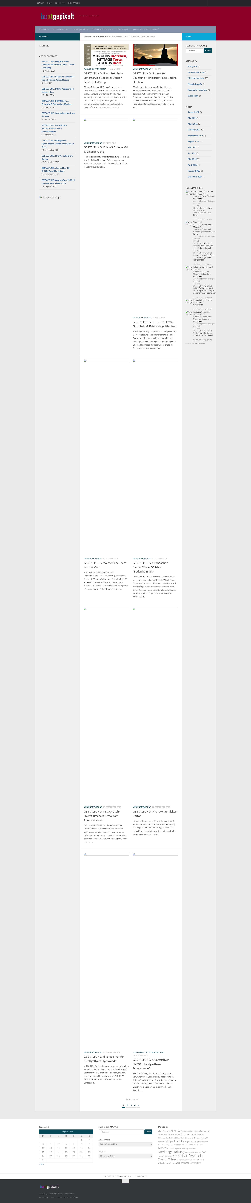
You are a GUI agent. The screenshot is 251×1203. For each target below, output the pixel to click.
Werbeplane (195, 1163)
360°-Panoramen (60, 29)
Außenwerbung (198, 1131)
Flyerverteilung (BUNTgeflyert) (145, 29)
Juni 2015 (192, 153)
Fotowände (44, 29)
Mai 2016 (192, 118)
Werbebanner (182, 1163)
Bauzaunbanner (162, 1134)
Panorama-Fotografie (95, 69)
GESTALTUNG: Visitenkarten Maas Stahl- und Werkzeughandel (203, 246)
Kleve (162, 1148)
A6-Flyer (177, 1131)
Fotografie (138, 1052)
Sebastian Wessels (187, 1156)
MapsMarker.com (200, 343)
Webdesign (193, 96)
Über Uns (59, 3)
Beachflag (178, 1134)
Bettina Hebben (199, 1134)
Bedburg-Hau (187, 1134)
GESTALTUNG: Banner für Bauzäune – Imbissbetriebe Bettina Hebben (155, 78)
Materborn (192, 1148)
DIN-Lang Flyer (200, 1137)
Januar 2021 (193, 112)
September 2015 (195, 136)
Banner (207, 1131)
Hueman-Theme (73, 1198)
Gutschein (197, 1145)
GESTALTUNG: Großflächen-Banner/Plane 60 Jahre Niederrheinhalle (151, 567)
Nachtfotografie (195, 84)
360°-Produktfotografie (102, 29)
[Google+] (65, 36)
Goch (191, 1145)
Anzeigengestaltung (187, 1131)
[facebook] (70, 36)
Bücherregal (122, 29)
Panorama (198, 1152)
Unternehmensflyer (184, 1160)
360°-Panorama (164, 1131)
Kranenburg (172, 1149)
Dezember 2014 (195, 177)
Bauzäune (171, 1134)
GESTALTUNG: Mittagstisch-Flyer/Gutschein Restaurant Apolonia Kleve (102, 816)
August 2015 (193, 142)
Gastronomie (178, 1145)
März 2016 (193, 124)
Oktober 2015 (194, 130)
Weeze (171, 1163)
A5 (172, 1131)
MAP (49, 3)
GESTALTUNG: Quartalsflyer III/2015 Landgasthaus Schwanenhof (151, 1064)
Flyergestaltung (189, 1141)
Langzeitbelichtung (196, 72)
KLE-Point (197, 199)
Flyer (177, 1141)
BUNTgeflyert (170, 1138)
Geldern (185, 1145)
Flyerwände (161, 1145)
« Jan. (41, 1164)
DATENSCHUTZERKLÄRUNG (117, 1176)
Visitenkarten (163, 1163)
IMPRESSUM (74, 3)
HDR (201, 1145)
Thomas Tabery (167, 1159)
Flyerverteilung (203, 1141)
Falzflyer (169, 1141)
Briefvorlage (162, 1138)
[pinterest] (74, 36)
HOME (40, 3)
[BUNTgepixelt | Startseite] (58, 16)
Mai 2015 (192, 159)
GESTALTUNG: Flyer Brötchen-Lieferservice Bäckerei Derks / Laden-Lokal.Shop (103, 78)
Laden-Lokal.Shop (182, 1148)
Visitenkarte (198, 1160)
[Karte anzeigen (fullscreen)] (189, 194)
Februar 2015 (194, 171)
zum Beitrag (198, 305)
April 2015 (193, 165)
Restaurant (168, 1156)
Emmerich (161, 1141)
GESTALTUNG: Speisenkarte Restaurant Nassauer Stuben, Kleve (203, 333)
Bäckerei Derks (179, 1138)
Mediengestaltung (80, 29)
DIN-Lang (188, 1138)
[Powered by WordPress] (49, 1197)
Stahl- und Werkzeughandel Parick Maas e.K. (203, 224)
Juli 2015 (192, 147)
